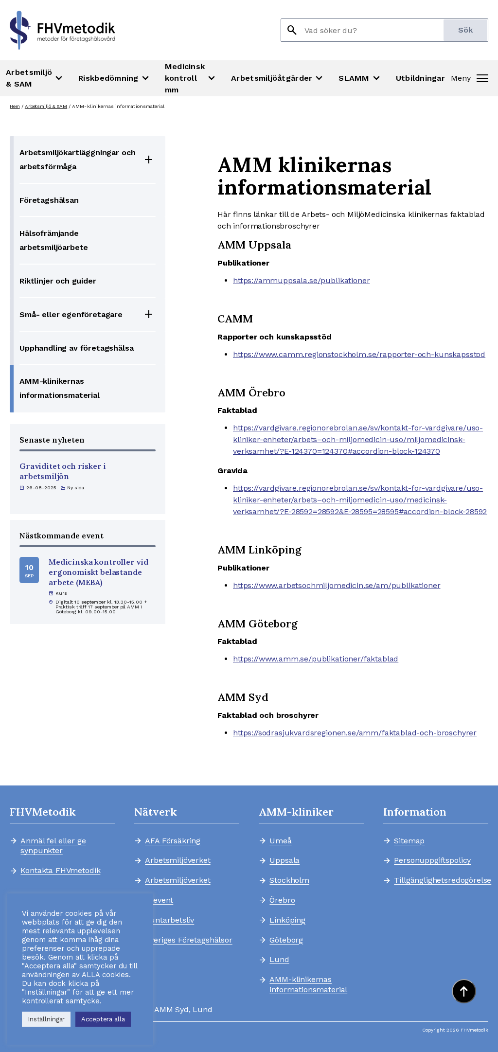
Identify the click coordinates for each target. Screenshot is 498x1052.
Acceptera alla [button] (102, 1019)
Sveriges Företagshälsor (188, 940)
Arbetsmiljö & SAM (35, 78)
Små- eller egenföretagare (71, 314)
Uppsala (284, 860)
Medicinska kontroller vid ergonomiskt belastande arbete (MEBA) (98, 572)
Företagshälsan (49, 200)
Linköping (287, 920)
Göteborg (286, 940)
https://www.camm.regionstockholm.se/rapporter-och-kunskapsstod (359, 354)
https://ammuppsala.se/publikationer (301, 280)
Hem (15, 106)
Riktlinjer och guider (57, 280)
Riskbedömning (114, 78)
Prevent (159, 900)
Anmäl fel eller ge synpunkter (53, 846)
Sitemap (409, 841)
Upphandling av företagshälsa (76, 348)
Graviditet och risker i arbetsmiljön (62, 471)
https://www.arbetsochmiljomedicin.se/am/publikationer (337, 585)
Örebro (282, 900)
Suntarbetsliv (169, 920)
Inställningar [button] (46, 1019)
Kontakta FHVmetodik (60, 870)
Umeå (280, 841)
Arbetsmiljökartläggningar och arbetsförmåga (77, 159)
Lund (279, 959)
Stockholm (289, 880)
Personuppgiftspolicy (432, 860)
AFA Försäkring (172, 841)
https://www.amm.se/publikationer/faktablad (315, 658)
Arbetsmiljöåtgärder (278, 78)
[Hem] (62, 30)
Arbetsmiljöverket (177, 860)
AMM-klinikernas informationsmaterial (59, 388)
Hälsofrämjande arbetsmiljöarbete (53, 240)
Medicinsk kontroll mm (191, 78)
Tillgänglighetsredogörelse (438, 880)
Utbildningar (420, 78)
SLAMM (360, 78)
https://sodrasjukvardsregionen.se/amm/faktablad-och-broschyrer (355, 732)
